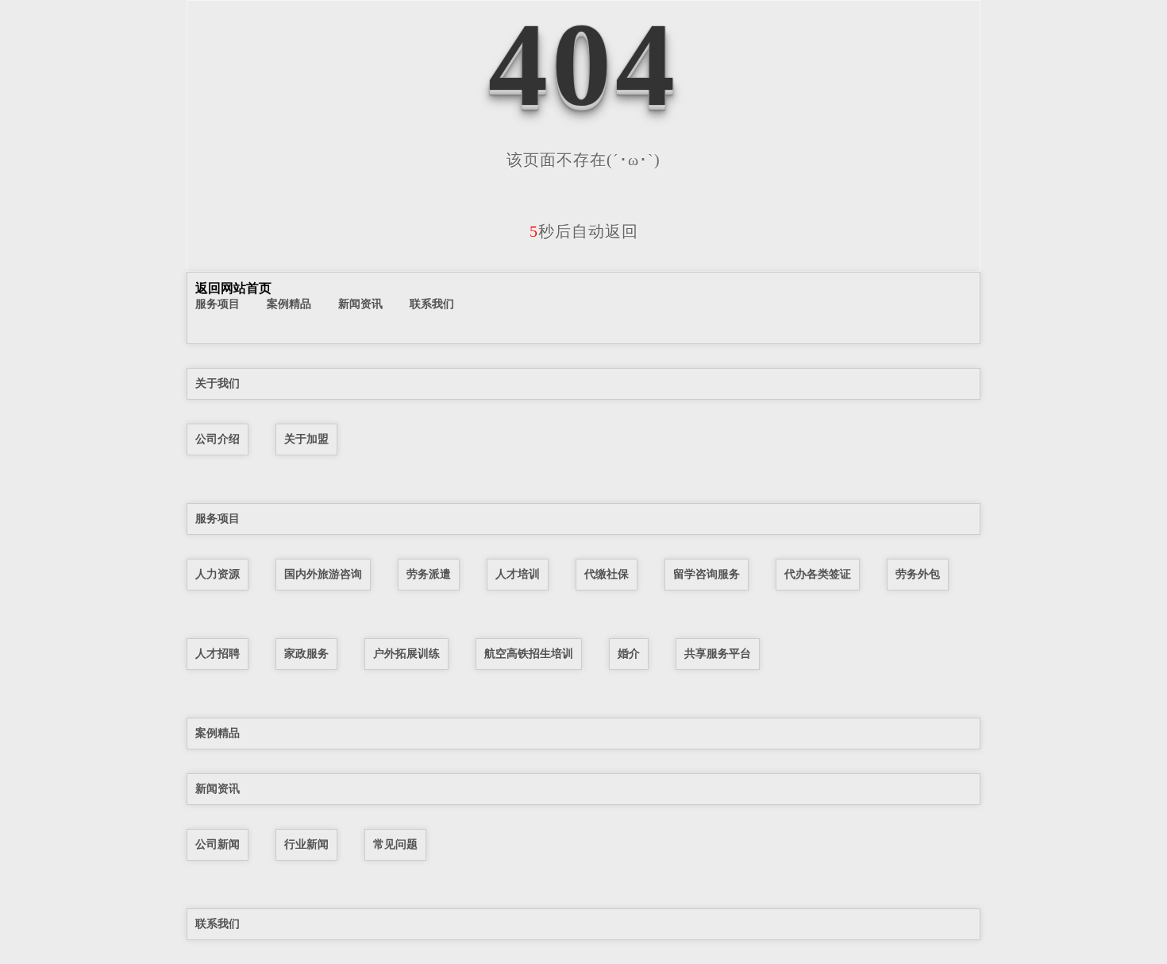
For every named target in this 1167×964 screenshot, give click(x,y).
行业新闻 (306, 844)
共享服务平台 (717, 653)
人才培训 (517, 573)
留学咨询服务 (706, 573)
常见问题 (395, 844)
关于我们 (217, 383)
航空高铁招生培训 (528, 653)
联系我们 (432, 303)
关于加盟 (306, 438)
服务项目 (217, 303)
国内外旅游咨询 (323, 573)
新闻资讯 (360, 303)
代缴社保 (606, 573)
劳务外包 (917, 573)
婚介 (629, 653)
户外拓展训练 (406, 653)
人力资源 (217, 573)
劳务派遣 (428, 573)
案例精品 (289, 303)
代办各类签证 (817, 573)
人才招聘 (217, 653)
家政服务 (306, 653)
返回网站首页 (233, 288)
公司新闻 (217, 844)
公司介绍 (217, 438)
